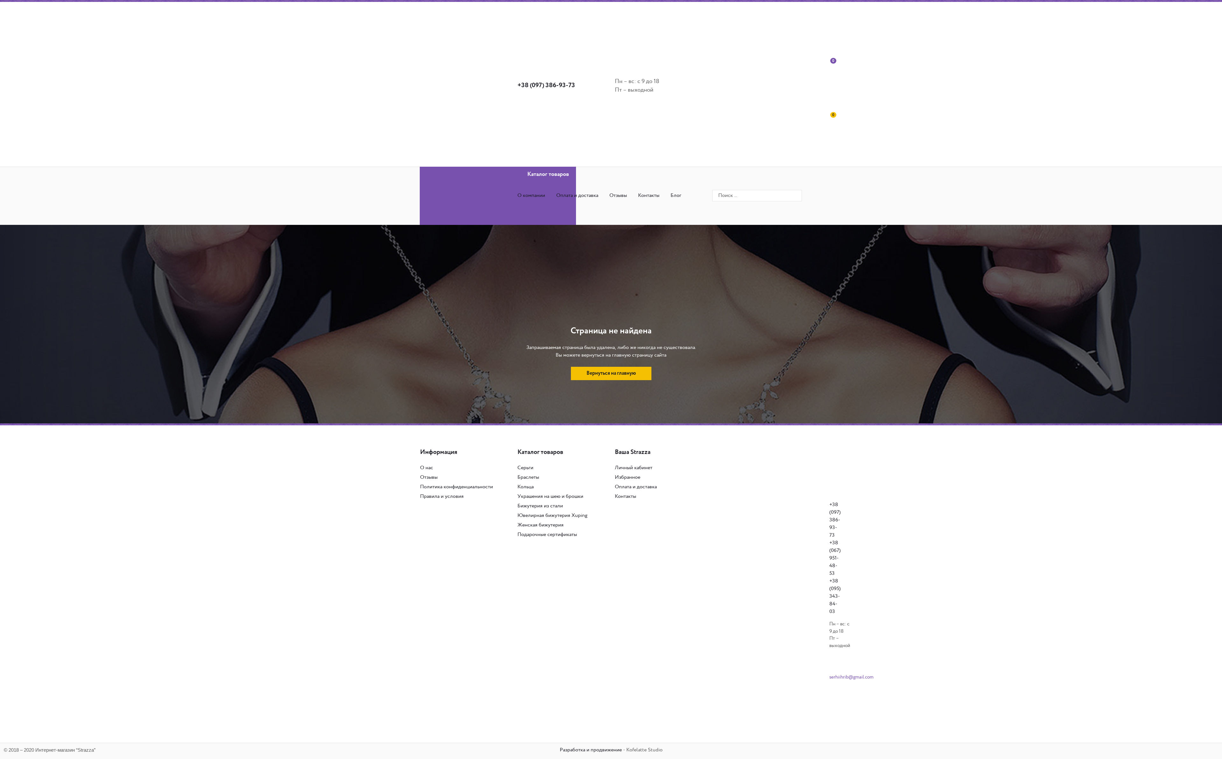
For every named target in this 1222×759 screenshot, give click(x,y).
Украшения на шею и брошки (550, 496)
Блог (676, 195)
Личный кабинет (633, 467)
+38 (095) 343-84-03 (835, 596)
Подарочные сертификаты (547, 534)
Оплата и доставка (577, 195)
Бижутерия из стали (540, 506)
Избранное (627, 477)
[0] (784, 85)
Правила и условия (442, 496)
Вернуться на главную (611, 373)
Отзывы (618, 195)
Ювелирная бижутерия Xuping (552, 515)
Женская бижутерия (540, 525)
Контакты (648, 195)
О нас (426, 467)
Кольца (525, 487)
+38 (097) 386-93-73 (546, 85)
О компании (531, 195)
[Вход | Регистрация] (784, 31)
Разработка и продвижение (591, 750)
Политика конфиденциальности (456, 487)
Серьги (525, 467)
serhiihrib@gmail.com (851, 677)
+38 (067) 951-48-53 (835, 558)
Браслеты (528, 477)
